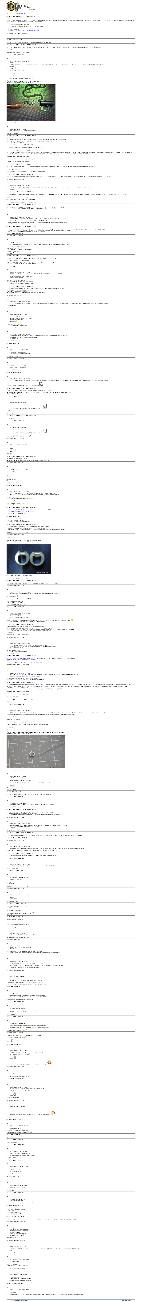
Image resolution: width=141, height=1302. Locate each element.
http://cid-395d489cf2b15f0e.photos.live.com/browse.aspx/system (24, 676)
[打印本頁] (22, 13)
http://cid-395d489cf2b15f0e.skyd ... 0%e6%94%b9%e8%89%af (25, 30)
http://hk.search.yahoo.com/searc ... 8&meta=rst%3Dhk (21, 511)
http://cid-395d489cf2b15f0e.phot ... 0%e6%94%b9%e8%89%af (21, 659)
